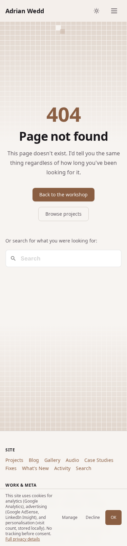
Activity (62, 468)
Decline (93, 517)
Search (83, 468)
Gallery (52, 460)
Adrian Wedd (24, 11)
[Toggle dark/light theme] (96, 10)
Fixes (11, 468)
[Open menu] (114, 10)
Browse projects (63, 214)
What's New (35, 468)
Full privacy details (22, 539)
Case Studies (98, 460)
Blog (34, 460)
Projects (14, 460)
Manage (70, 517)
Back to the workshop (63, 194)
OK (113, 517)
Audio (72, 460)
